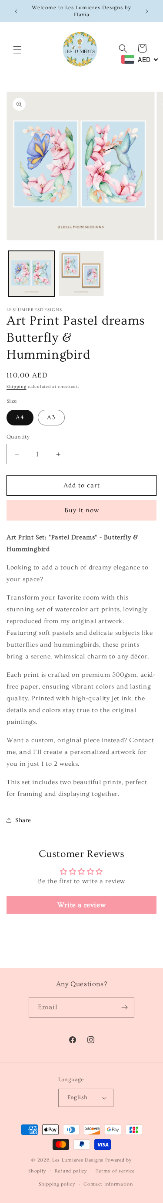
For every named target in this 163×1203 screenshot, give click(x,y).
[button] (17, 49)
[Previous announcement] (16, 11)
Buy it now (81, 510)
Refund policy (71, 1171)
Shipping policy (57, 1184)
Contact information (108, 1184)
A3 (51, 417)
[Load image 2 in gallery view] (81, 274)
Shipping (17, 386)
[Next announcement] (146, 11)
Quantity (18, 437)
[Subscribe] (124, 1007)
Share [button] (23, 820)
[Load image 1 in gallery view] (31, 274)
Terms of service (115, 1171)
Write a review (81, 905)
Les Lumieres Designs (77, 1160)
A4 (20, 417)
